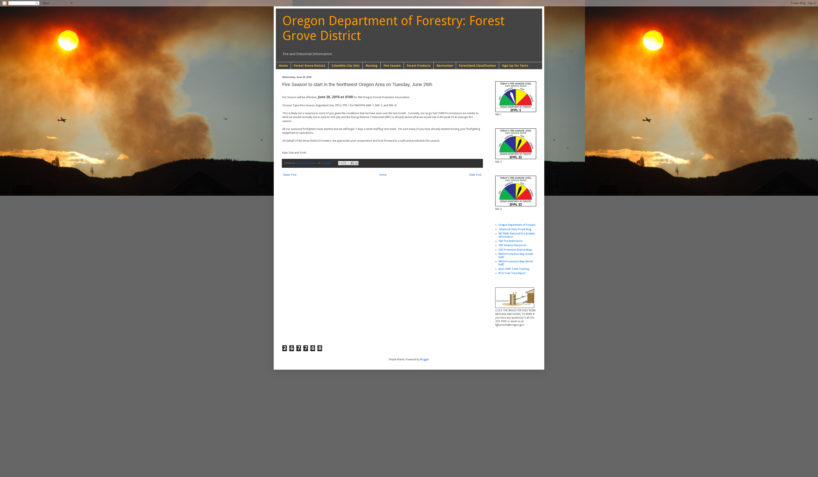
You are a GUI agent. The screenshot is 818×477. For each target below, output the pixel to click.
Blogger (424, 359)
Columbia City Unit (345, 65)
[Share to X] (348, 163)
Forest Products (419, 65)
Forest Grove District (309, 65)
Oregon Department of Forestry (517, 224)
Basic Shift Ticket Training (513, 268)
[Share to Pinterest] (356, 163)
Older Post (475, 174)
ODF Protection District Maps (515, 249)
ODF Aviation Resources (512, 245)
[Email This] (340, 163)
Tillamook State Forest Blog (514, 229)
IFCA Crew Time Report (512, 273)
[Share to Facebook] (352, 163)
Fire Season (392, 65)
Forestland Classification (477, 65)
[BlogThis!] (344, 163)
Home (283, 65)
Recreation (445, 65)
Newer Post (290, 174)
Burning (371, 65)
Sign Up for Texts (515, 65)
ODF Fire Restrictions (510, 241)
